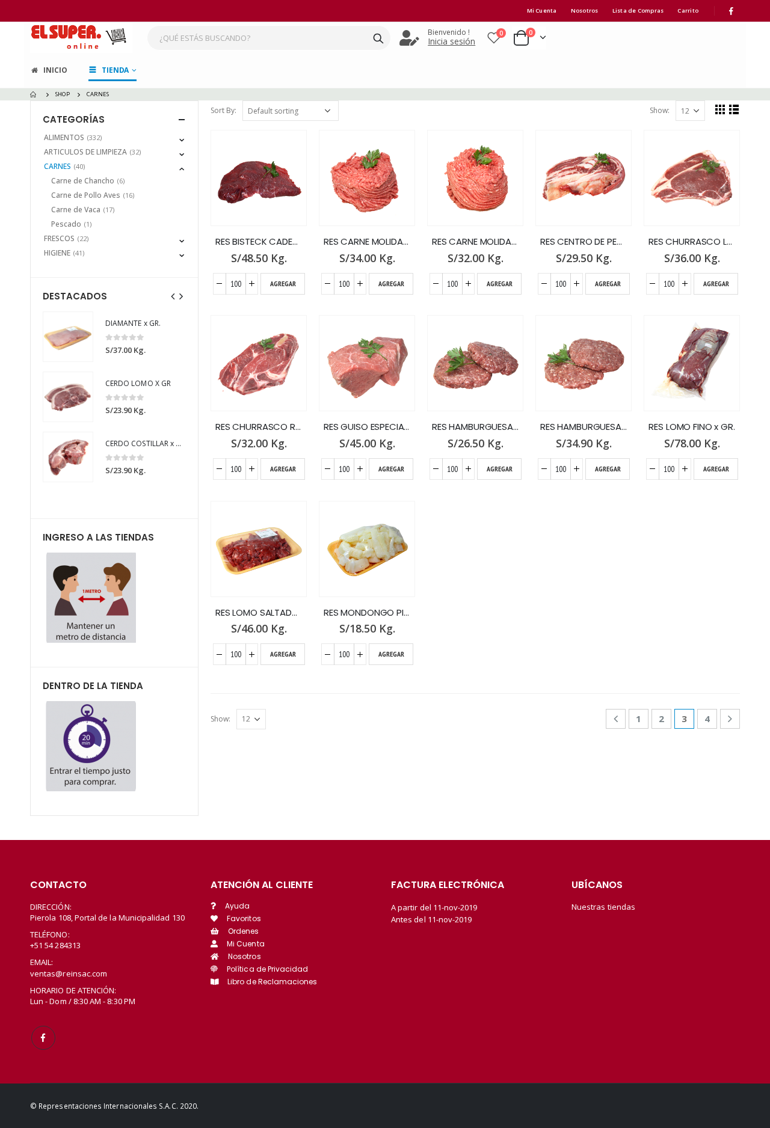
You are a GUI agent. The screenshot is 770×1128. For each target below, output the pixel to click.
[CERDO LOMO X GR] (68, 397)
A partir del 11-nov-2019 (434, 907)
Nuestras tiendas (603, 906)
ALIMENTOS (64, 137)
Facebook (43, 1038)
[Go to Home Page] (34, 94)
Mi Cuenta (542, 10)
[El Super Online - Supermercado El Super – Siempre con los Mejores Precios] (81, 37)
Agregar (283, 283)
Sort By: (223, 110)
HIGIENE (57, 253)
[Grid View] (720, 109)
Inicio (55, 70)
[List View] (734, 109)
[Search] (378, 38)
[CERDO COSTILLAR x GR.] (68, 457)
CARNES (57, 166)
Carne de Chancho (82, 181)
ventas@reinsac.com (68, 973)
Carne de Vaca (75, 209)
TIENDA (115, 70)
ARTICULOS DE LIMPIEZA (85, 152)
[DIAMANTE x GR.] (68, 336)
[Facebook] (731, 11)
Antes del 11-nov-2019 (431, 919)
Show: (660, 110)
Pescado (66, 224)
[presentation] (173, 296)
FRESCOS (59, 238)
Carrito (687, 10)
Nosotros (585, 10)
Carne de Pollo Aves (85, 195)
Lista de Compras (638, 10)
